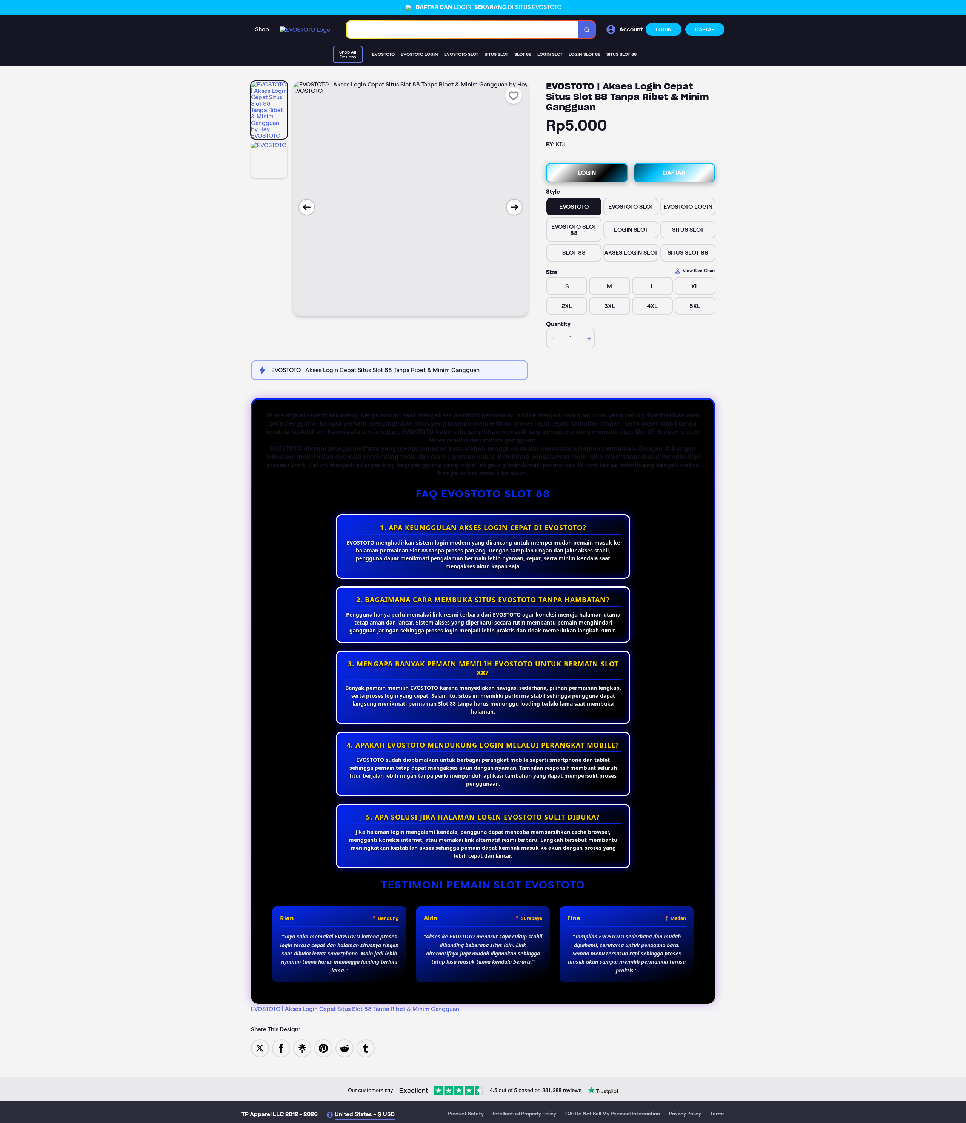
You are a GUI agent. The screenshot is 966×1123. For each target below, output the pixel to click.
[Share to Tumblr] (366, 1048)
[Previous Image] (306, 207)
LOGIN (663, 29)
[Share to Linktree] (302, 1048)
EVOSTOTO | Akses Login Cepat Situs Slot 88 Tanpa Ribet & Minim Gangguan (355, 1009)
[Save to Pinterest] (323, 1048)
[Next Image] (514, 207)
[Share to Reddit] (344, 1048)
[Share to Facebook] (281, 1048)
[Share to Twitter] (260, 1048)
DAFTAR (705, 29)
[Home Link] (305, 29)
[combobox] (463, 29)
